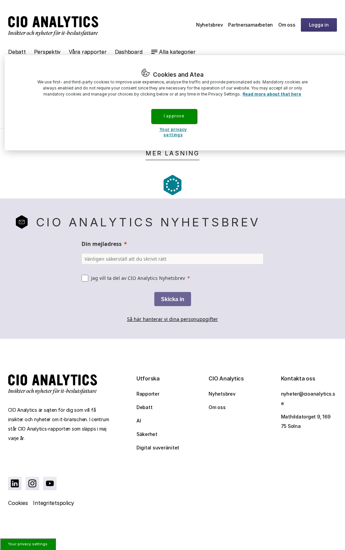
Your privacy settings (28, 544)
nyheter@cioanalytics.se (308, 398)
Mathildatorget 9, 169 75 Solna (306, 421)
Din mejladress (102, 244)
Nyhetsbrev (209, 25)
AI (138, 421)
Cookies (18, 503)
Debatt (17, 51)
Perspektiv (47, 51)
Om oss (286, 25)
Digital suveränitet (157, 447)
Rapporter (147, 394)
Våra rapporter (88, 51)
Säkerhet (146, 434)
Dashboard (129, 51)
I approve (174, 115)
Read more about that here (272, 94)
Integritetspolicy (53, 503)
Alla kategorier (177, 51)
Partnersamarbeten (250, 25)
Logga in (319, 25)
